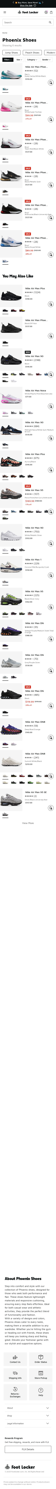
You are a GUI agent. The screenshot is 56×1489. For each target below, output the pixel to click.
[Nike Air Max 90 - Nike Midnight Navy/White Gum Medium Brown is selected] (5, 444)
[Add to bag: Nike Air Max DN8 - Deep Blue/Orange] (51, 737)
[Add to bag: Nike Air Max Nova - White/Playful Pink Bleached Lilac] (51, 406)
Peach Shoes (32, 52)
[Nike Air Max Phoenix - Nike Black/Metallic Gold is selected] (5, 191)
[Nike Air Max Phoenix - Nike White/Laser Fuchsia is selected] (5, 126)
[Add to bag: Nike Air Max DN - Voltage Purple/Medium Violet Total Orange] (51, 639)
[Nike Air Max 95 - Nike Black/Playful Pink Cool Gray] (14, 613)
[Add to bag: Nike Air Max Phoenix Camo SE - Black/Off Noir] (51, 336)
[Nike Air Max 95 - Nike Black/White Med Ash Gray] (30, 511)
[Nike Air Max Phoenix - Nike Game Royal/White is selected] (5, 261)
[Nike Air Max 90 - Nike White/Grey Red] (39, 374)
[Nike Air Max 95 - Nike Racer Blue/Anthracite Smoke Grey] (47, 511)
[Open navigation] (10, 12)
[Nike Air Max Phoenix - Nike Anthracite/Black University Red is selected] (5, 224)
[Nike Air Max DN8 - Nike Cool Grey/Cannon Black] (39, 776)
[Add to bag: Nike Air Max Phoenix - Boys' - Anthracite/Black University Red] (51, 218)
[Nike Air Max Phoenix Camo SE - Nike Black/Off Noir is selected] (5, 342)
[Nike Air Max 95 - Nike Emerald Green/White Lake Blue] (14, 511)
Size (18, 60)
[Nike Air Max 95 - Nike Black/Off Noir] (22, 511)
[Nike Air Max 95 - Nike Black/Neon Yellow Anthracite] (22, 613)
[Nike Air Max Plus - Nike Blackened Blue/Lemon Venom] (22, 310)
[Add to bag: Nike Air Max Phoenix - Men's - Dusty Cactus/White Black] (51, 82)
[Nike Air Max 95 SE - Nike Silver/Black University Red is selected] (5, 814)
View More (28, 823)
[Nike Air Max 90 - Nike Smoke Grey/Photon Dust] (14, 374)
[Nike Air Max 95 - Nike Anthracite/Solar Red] (30, 613)
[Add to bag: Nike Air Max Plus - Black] (51, 304)
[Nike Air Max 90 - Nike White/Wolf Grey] (14, 381)
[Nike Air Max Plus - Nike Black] (22, 476)
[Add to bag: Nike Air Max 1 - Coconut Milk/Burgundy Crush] (51, 575)
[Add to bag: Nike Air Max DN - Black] (51, 706)
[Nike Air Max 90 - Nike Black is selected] (5, 374)
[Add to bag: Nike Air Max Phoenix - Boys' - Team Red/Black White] (51, 152)
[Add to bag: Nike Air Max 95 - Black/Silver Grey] (51, 607)
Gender (45, 60)
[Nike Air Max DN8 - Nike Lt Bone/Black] (5, 782)
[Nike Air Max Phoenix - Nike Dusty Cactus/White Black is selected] (5, 89)
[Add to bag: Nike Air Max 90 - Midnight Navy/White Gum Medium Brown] (51, 438)
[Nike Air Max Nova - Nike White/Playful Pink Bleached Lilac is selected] (5, 413)
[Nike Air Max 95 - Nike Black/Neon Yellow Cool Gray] (5, 518)
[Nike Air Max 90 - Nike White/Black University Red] (5, 381)
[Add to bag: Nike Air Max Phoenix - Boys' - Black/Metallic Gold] (51, 185)
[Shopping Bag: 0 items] (51, 12)
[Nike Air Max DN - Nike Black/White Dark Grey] (14, 677)
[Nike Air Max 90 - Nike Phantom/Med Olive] (30, 374)
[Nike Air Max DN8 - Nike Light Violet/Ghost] (14, 744)
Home (4, 33)
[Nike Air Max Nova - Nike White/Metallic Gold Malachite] (22, 413)
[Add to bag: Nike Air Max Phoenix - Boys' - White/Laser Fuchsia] (51, 119)
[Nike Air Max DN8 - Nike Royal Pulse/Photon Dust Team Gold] (47, 782)
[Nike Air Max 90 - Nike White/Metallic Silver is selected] (5, 550)
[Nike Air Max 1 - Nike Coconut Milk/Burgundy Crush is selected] (5, 582)
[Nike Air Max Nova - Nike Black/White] (14, 413)
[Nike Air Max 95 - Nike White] (39, 613)
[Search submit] (50, 22)
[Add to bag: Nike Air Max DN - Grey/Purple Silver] (51, 671)
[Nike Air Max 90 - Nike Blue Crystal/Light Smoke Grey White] (47, 374)
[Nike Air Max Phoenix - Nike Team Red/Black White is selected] (5, 158)
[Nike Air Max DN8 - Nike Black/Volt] (30, 782)
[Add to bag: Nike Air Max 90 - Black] (51, 374)
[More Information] (35, 5)
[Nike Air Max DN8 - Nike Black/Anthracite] (22, 782)
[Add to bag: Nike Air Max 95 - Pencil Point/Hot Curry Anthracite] (51, 512)
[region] (28, 4)
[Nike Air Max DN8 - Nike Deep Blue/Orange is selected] (5, 744)
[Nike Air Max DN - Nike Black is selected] (5, 712)
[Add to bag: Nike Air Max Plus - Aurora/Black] (51, 470)
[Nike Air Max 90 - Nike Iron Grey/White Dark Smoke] (22, 374)
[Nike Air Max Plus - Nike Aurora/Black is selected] (5, 476)
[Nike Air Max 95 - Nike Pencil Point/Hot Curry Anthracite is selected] (5, 511)
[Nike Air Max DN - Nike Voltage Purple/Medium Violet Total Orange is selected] (5, 645)
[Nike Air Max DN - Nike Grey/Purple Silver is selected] (5, 677)
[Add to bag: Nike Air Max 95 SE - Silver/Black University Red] (51, 808)
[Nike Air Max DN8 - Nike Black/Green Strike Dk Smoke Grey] (14, 782)
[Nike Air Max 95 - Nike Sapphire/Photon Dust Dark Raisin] (39, 511)
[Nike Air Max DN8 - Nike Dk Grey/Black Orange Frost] (47, 776)
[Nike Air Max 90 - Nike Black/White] (14, 550)
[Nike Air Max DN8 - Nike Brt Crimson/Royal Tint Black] (22, 776)
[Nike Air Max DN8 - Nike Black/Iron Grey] (30, 776)
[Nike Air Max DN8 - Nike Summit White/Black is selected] (5, 776)
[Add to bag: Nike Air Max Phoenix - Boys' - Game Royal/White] (51, 254)
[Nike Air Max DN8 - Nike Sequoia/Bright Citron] (14, 776)
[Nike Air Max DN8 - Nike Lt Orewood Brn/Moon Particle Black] (39, 782)
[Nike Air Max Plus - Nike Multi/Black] (30, 476)
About (10, 1408)
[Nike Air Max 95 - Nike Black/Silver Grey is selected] (5, 613)
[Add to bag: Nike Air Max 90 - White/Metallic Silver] (51, 543)
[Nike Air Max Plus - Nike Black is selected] (5, 310)
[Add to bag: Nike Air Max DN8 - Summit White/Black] (51, 776)
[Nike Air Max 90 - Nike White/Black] (22, 550)
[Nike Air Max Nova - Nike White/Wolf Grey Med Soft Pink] (30, 413)
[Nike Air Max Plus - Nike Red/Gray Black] (14, 310)
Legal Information (15, 1423)
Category (31, 60)
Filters (7, 60)
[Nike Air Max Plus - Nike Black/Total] (14, 476)
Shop (9, 1415)
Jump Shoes (11, 52)
